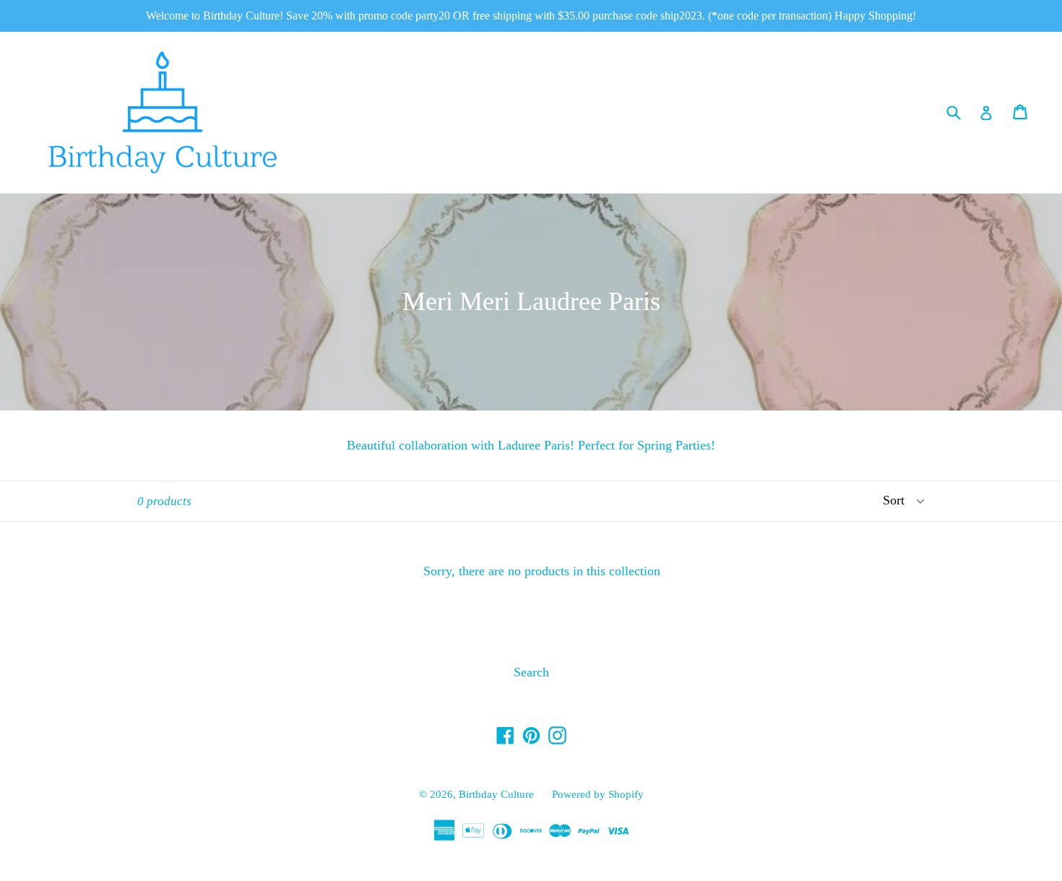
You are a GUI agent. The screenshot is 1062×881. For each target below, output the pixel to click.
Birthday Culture (496, 794)
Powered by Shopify (598, 794)
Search (531, 672)
